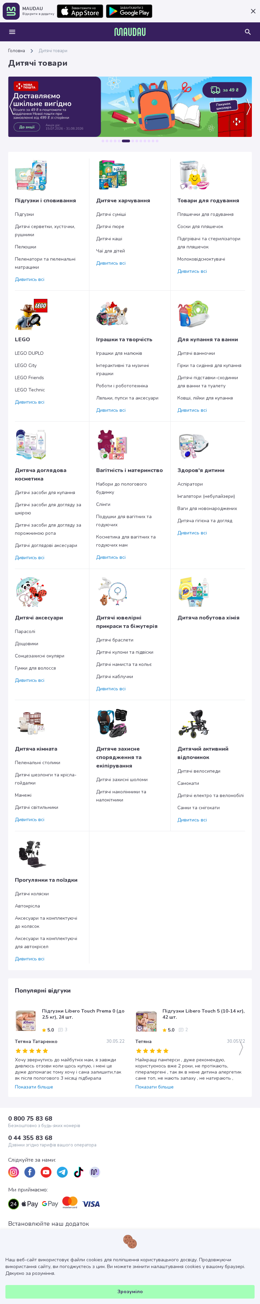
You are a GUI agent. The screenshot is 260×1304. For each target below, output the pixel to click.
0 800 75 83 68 (30, 1119)
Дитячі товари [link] (53, 51)
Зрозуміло (130, 1291)
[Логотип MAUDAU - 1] (130, 32)
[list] (13, 1172)
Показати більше (34, 1087)
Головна (16, 51)
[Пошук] (248, 32)
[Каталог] (12, 32)
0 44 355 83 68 (30, 1138)
